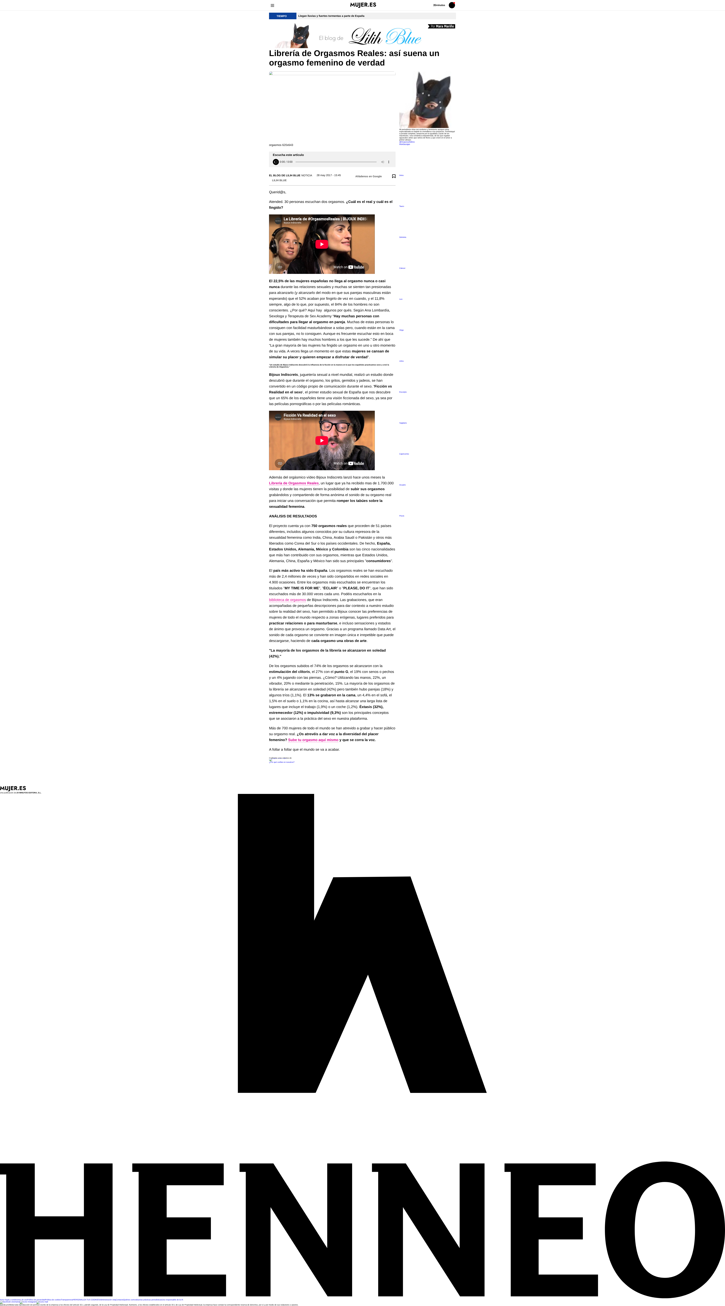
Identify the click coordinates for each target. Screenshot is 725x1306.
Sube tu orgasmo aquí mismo (313, 740)
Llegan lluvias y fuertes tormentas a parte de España (331, 15)
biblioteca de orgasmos (287, 600)
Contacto (119, 1300)
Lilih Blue (279, 180)
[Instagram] (28, 1302)
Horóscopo (404, 144)
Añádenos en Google (368, 176)
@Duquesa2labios (407, 142)
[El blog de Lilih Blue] (362, 36)
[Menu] (272, 5)
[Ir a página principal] (363, 5)
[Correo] (42, 1302)
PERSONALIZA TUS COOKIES (86, 1300)
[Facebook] (10, 1302)
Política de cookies (53, 1300)
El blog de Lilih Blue (284, 175)
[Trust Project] (278, 758)
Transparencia (67, 1300)
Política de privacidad (36, 1300)
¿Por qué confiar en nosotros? (282, 762)
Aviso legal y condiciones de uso (13, 1300)
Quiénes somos (129, 1300)
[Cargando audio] (276, 162)
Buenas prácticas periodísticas (149, 1300)
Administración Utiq (107, 1300)
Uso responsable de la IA (172, 1300)
